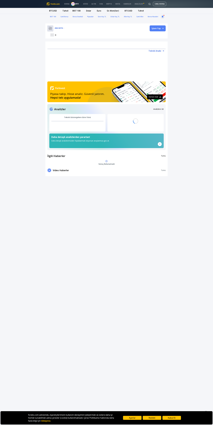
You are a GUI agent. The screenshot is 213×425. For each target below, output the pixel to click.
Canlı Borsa (64, 17)
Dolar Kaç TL (115, 17)
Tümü (163, 156)
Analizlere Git (158, 109)
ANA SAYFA (59, 28)
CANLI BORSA (160, 4)
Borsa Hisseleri (153, 17)
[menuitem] (66, 4)
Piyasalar (90, 17)
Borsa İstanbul (78, 17)
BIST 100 (53, 17)
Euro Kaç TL (102, 17)
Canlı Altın (139, 17)
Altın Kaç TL (128, 17)
